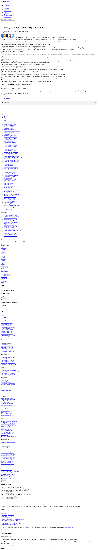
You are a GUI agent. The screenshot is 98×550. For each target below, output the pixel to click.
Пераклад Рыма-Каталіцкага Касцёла (13, 157)
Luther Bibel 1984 (8, 183)
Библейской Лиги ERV (10, 129)
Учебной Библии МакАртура (11, 216)
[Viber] (10, 35)
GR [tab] (4, 118)
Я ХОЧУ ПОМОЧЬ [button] (6, 98)
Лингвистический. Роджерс (11, 231)
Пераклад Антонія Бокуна (10, 149)
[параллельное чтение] (2, 34)
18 (1, 69)
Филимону (3, 281)
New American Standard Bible (11, 175)
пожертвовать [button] (7, 17)
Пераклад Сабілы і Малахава (11, 160)
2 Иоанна (3, 260)
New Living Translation (9, 176)
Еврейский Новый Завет (10, 137)
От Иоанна (3, 252)
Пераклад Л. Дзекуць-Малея (11, 154)
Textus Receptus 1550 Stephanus (12, 190)
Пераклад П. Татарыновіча (11, 161)
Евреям (2, 282)
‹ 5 (3, 31)
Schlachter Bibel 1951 (9, 187)
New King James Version (10, 179)
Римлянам (3, 264)
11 (1, 54)
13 (1, 60)
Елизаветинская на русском (11, 143)
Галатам (3, 268)
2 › (26, 31)
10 (1, 52)
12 (1, 57)
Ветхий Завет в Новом (9, 234)
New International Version (10, 172)
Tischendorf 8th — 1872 (10, 197)
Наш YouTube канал (7, 516)
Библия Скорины (8, 141)
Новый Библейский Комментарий (13, 230)
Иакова (2, 254)
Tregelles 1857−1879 (9, 195)
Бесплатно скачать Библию (9, 524)
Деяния (2, 253)
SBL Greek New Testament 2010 (12, 205)
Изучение (6, 12)
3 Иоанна (3, 261)
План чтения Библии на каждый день (11, 523)
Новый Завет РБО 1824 (10, 138)
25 (1, 81)
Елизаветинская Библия (10, 142)
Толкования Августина (10, 223)
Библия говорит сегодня (10, 225)
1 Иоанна (3, 259)
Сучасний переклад (9, 169)
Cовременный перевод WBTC (12, 131)
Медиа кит (4, 513)
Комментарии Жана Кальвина (11, 222)
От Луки (3, 250)
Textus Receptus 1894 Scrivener (11, 194)
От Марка (3, 249)
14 (1, 62)
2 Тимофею (4, 278)
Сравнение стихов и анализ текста (11, 520)
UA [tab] (5, 114)
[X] (7, 35)
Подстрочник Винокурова (10, 145)
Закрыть (3, 285)
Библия (2, 23)
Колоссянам (4, 272)
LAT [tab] (5, 120)
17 (1, 67)
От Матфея (3, 248)
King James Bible (8, 178)
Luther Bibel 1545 (8, 184)
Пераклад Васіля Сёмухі (10, 150)
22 (1, 76)
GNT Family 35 (7, 204)
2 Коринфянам (4, 267)
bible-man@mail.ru (68, 527)
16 (1, 65)
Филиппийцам (4, 271)
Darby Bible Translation (9, 180)
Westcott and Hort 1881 (9, 198)
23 (1, 77)
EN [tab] (4, 116)
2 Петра (3, 257)
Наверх (2, 528)
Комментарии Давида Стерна (11, 233)
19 (1, 70)
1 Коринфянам (4, 266)
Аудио (5, 6)
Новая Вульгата (8, 209)
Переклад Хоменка (9, 165)
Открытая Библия (8, 128)
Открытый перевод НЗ (10, 135)
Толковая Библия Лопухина (11, 220)
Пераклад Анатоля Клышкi (11, 159)
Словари (6, 9)
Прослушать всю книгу (7, 105)
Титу (2, 279)
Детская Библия (6, 517)
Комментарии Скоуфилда (10, 226)
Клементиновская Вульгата (11, 208)
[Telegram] (13, 35)
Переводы (6, 5)
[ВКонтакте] (2, 35)
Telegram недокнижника (8, 515)
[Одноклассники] (4, 35)
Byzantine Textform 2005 (10, 202)
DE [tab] (4, 117)
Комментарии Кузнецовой (10, 236)
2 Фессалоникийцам (6, 275)
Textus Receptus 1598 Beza (10, 191)
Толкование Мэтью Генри (10, 218)
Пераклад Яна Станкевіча (10, 153)
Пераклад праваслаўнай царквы (12, 156)
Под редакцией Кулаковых (11, 127)
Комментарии (7, 11)
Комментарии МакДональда (11, 219)
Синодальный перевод (10, 122)
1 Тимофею (4, 277)
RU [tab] (4, 111)
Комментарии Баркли (9, 227)
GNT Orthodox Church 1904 (11, 201)
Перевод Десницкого (9, 125)
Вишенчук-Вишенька (9, 139)
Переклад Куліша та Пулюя (11, 167)
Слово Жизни (7, 134)
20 (1, 72)
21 (1, 74)
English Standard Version (10, 173)
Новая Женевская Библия (10, 215)
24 (1, 79)
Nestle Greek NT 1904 (9, 199)
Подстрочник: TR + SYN (10, 146)
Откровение (4, 284)
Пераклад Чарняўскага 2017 (11, 152)
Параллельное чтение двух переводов (11, 522)
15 (1, 63)
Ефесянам (3, 270)
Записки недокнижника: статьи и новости (13, 519)
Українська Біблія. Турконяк (11, 168)
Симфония (6, 8)
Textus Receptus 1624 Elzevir (11, 192)
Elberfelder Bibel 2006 (9, 186)
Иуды (2, 263)
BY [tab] (4, 113)
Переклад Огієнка (8, 164)
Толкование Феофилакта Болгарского (13, 229)
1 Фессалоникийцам (6, 274)
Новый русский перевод (10, 124)
